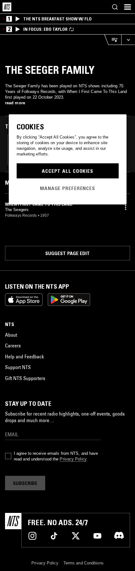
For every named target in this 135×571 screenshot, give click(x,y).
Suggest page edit (67, 253)
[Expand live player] (128, 40)
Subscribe (25, 483)
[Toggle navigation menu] (127, 7)
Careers (13, 345)
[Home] (7, 7)
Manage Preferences (67, 188)
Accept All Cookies (67, 171)
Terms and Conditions (83, 563)
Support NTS (18, 367)
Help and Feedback (24, 356)
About (11, 335)
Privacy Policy (73, 459)
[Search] (115, 7)
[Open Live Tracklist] (112, 40)
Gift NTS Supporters (25, 378)
